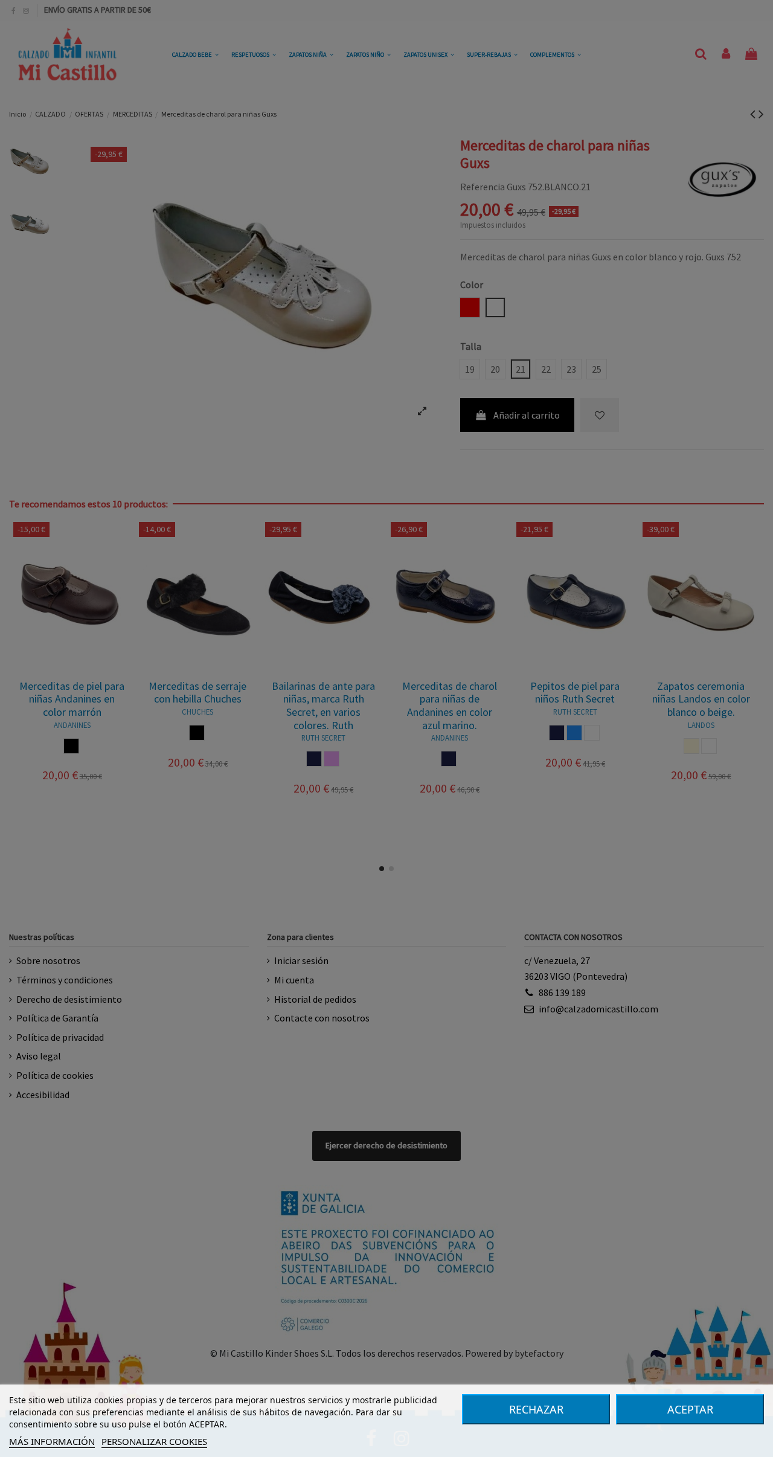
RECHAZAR (536, 1409)
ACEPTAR (690, 1409)
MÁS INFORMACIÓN (52, 1441)
